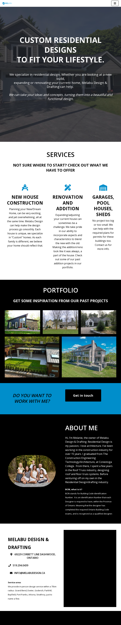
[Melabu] (7, 3)
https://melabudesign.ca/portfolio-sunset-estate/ (89, 338)
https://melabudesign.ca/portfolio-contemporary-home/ (32, 338)
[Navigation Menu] (115, 3)
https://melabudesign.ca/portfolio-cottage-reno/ (22, 314)
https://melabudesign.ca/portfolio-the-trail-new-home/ (98, 314)
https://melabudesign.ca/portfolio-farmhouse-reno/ (60, 314)
